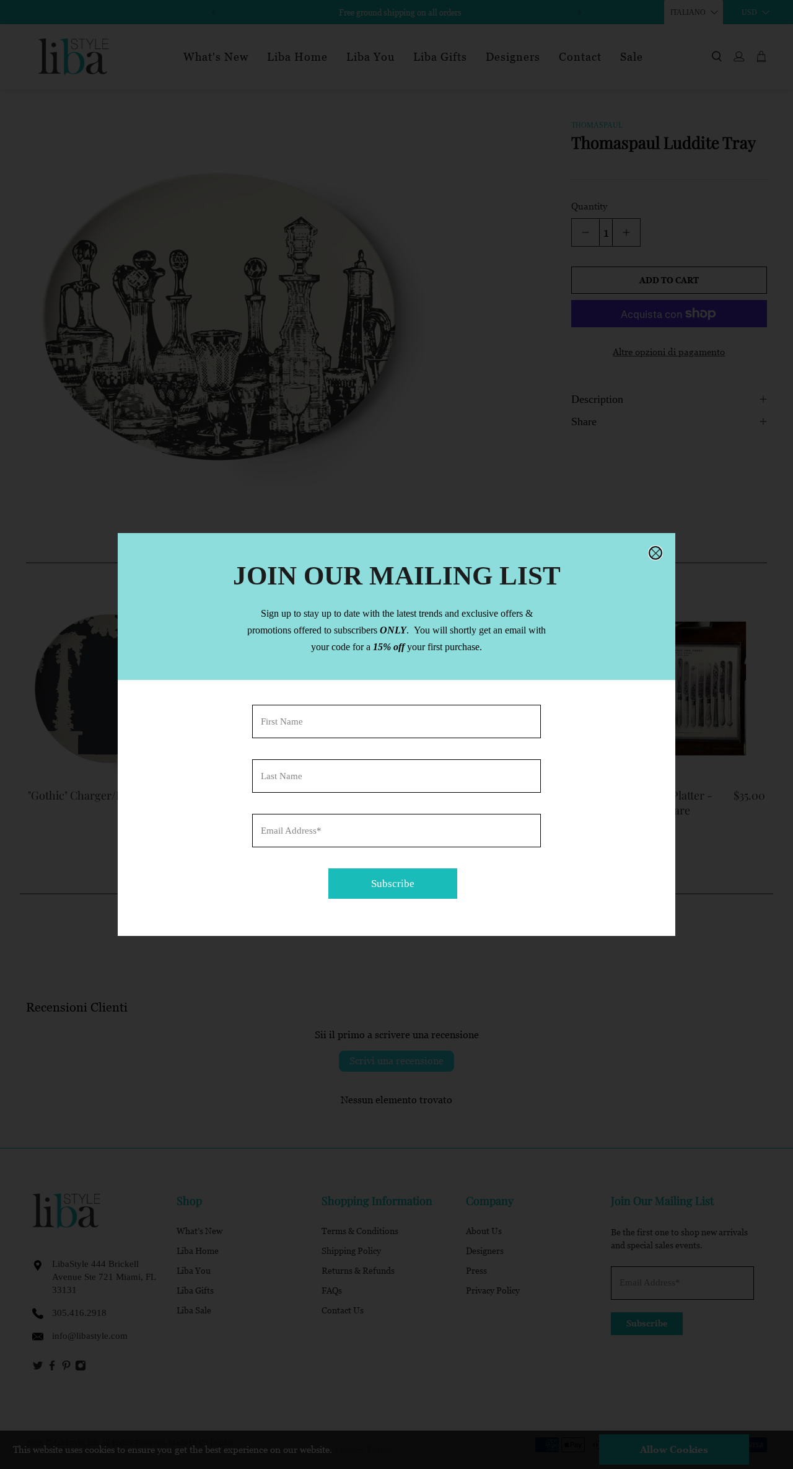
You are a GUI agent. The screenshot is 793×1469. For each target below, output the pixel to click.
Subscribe (392, 883)
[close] (655, 553)
